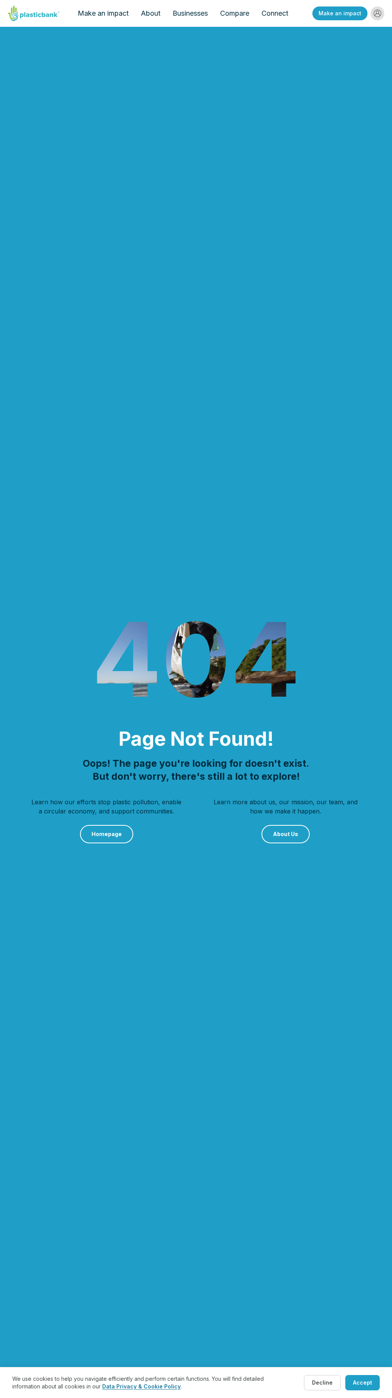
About (150, 13)
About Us (285, 834)
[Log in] (377, 13)
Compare (234, 13)
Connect (274, 13)
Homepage (106, 834)
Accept (362, 1382)
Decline (322, 1382)
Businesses (190, 13)
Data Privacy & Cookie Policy (141, 1386)
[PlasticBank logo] (33, 13)
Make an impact (103, 13)
